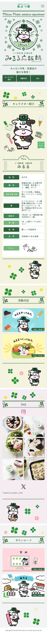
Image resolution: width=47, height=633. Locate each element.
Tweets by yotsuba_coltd (13, 492)
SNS (37, 78)
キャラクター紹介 (9, 78)
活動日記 (23, 78)
